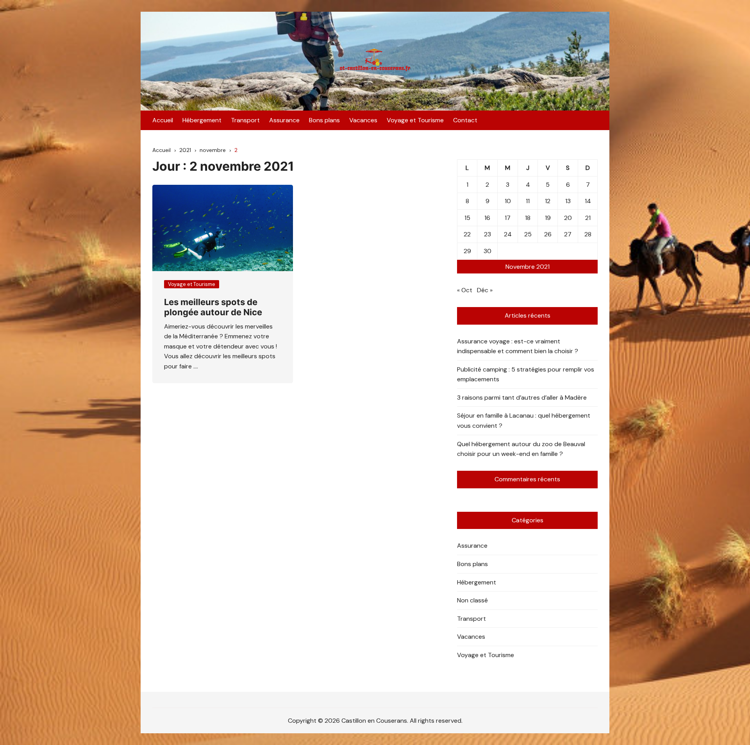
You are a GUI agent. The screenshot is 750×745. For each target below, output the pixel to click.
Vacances (363, 120)
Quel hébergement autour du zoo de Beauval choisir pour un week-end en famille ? (521, 449)
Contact (465, 120)
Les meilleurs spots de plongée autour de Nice (213, 307)
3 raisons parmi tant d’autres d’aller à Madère (522, 397)
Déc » (485, 290)
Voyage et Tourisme (415, 120)
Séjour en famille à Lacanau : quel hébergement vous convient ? (523, 420)
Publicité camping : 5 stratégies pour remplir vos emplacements (525, 374)
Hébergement (201, 120)
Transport (245, 120)
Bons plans (324, 120)
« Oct (464, 290)
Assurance (284, 120)
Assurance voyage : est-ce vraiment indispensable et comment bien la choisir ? (517, 346)
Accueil (162, 120)
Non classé (472, 600)
